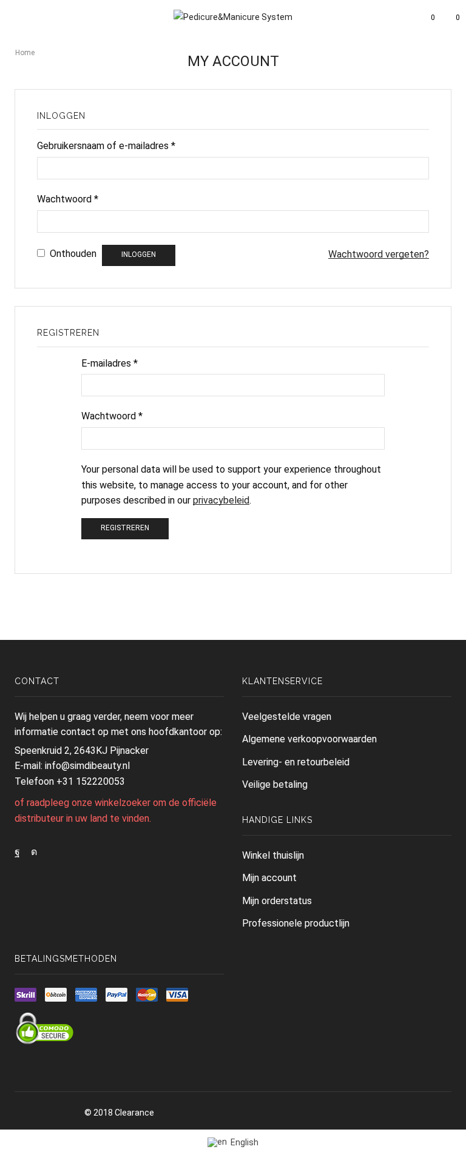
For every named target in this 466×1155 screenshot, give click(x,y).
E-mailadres (109, 363)
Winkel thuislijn (273, 855)
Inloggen (138, 254)
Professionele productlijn (296, 923)
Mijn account (269, 878)
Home (25, 52)
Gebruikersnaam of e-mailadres (106, 145)
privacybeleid (221, 500)
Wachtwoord (67, 199)
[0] (423, 17)
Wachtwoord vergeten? (378, 254)
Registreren (125, 528)
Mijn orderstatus (277, 901)
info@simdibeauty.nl (87, 765)
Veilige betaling (275, 784)
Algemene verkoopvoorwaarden (309, 739)
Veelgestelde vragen (286, 716)
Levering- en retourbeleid (296, 762)
